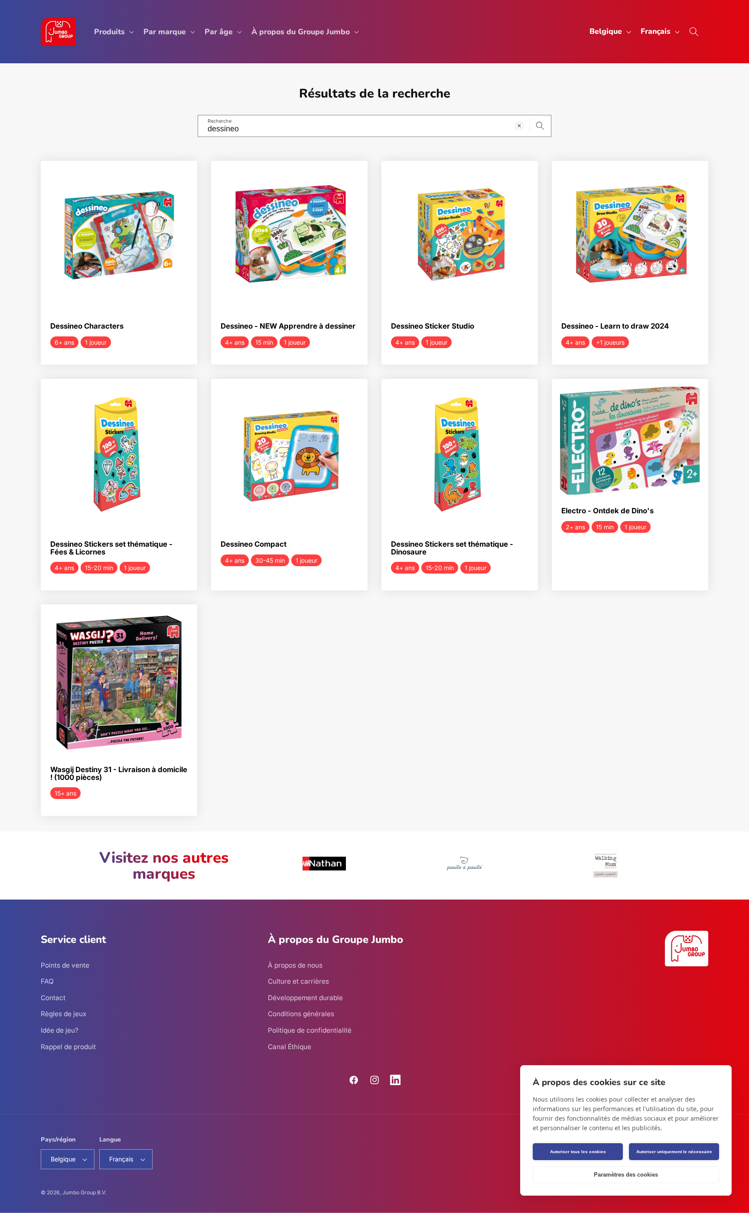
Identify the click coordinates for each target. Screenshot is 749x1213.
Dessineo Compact (254, 544)
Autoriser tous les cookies (578, 1151)
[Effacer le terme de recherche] (519, 125)
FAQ (47, 981)
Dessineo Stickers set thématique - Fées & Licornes (111, 548)
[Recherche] (540, 125)
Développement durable (305, 998)
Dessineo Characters (87, 326)
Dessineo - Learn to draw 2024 (615, 326)
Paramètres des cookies (626, 1174)
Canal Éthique (289, 1047)
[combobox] (374, 126)
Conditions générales (301, 1014)
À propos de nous (295, 965)
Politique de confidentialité (310, 1030)
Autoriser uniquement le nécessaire (674, 1151)
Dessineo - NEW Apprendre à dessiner (288, 326)
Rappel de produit (68, 1047)
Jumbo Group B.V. (84, 1192)
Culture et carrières (298, 981)
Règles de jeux (63, 1014)
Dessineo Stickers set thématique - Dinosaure (452, 548)
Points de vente (65, 965)
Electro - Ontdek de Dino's (607, 511)
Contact (53, 998)
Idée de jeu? (59, 1030)
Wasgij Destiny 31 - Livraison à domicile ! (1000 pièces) (118, 773)
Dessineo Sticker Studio (432, 326)
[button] (113, 31)
